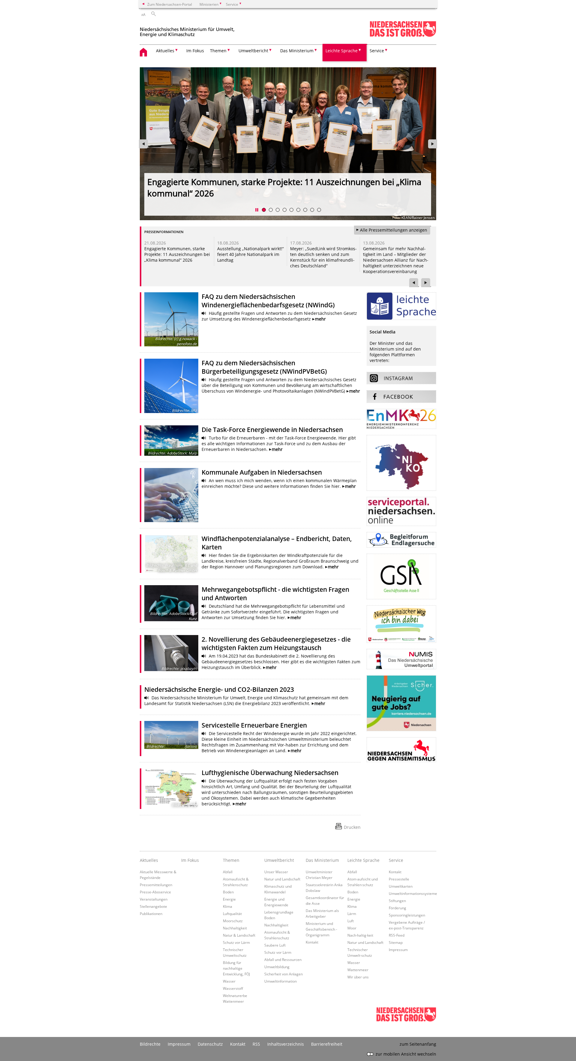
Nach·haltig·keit (360, 935)
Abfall (227, 871)
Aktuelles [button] (165, 50)
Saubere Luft (275, 945)
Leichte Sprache (363, 860)
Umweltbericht (279, 860)
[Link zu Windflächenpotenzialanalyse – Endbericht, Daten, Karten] (171, 553)
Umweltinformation (280, 981)
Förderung (397, 907)
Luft (350, 920)
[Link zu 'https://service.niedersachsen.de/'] (401, 511)
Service (396, 860)
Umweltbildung (277, 966)
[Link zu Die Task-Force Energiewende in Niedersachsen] (171, 440)
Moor (351, 928)
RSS (256, 1044)
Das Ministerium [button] (297, 50)
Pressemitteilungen (156, 884)
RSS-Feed (396, 935)
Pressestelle (399, 879)
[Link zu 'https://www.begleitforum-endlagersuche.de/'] (401, 540)
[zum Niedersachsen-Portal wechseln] (403, 35)
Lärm (351, 913)
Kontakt (312, 942)
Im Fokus (195, 50)
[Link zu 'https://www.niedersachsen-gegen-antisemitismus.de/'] (401, 749)
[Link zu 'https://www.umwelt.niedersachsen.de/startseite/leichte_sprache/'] (401, 306)
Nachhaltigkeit (235, 928)
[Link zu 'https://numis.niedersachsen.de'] (401, 659)
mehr (320, 319)
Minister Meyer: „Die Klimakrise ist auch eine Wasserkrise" (259, 182)
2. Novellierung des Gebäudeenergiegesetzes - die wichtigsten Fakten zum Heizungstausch (276, 643)
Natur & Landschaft (239, 935)
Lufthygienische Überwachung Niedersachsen (270, 772)
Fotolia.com (174, 746)
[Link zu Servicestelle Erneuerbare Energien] (171, 735)
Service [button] (377, 50)
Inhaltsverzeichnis (285, 1044)
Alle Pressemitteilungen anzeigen (393, 230)
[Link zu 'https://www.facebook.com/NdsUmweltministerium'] (401, 396)
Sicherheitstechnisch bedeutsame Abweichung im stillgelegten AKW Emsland (249, 254)
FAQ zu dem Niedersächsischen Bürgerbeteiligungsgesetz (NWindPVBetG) (264, 367)
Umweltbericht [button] (253, 50)
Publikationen (151, 913)
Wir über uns (358, 976)
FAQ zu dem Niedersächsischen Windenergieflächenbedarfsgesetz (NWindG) (268, 300)
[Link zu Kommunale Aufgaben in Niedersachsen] (171, 495)
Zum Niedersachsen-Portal (169, 4)
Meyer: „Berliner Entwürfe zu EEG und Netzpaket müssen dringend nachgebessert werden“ (392, 257)
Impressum (398, 949)
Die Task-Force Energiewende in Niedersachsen (272, 429)
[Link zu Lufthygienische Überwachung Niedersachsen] (171, 788)
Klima (227, 906)
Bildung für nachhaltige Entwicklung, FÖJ (236, 968)
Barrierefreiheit (326, 1044)
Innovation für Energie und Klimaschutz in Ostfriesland (175, 251)
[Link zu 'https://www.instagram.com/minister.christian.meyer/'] (401, 378)
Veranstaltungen (153, 899)
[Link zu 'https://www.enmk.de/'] (401, 419)
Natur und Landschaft (282, 879)
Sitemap (396, 942)
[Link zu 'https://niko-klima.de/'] (401, 463)
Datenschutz (210, 1044)
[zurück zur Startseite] (187, 29)
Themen (231, 860)
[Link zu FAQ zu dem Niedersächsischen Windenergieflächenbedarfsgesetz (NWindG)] (171, 319)
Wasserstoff (233, 988)
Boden (228, 891)
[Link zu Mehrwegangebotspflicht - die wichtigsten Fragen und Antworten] (171, 603)
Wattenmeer (357, 969)
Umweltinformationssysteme (413, 893)
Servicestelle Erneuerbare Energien (254, 725)
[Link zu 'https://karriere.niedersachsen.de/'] (401, 703)
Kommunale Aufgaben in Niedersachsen (262, 472)
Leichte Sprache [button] (342, 50)
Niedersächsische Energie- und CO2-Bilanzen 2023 (219, 689)
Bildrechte (150, 1044)
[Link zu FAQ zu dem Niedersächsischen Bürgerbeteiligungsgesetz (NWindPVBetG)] (171, 386)
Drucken (352, 827)
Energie (229, 899)
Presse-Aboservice (155, 891)
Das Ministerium (322, 860)
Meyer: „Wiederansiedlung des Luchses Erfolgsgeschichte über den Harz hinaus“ (322, 254)
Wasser (229, 981)
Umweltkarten (400, 886)
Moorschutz (233, 920)
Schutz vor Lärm (236, 942)
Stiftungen (397, 900)
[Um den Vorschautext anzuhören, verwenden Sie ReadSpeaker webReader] (204, 313)
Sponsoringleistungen (407, 915)
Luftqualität (232, 913)
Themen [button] (218, 50)
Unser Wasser (276, 871)
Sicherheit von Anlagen (283, 973)
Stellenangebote (153, 906)
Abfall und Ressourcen (283, 959)
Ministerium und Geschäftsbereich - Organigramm (321, 929)
